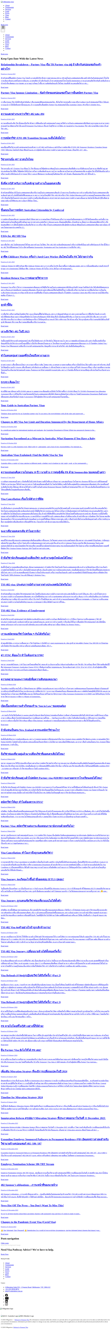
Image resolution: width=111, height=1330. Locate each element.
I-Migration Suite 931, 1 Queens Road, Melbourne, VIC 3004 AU (28, 1287)
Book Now (5, 1254)
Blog (7, 17)
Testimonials (9, 7)
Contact (8, 19)
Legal (7, 11)
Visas (7, 15)
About (7, 5)
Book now (4, 25)
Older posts (5, 1243)
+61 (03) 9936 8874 (12, 1289)
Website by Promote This (22, 1320)
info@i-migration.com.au (13, 1291)
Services (8, 9)
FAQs (7, 13)
